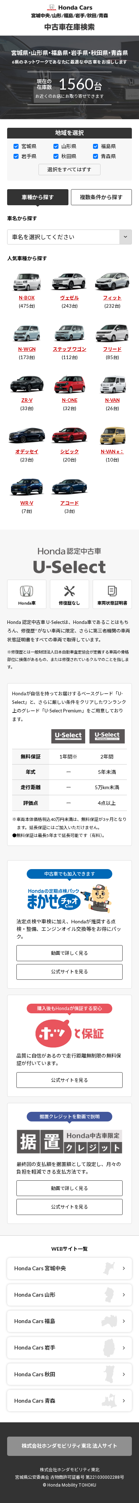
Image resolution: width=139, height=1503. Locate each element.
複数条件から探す (101, 197)
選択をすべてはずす (69, 169)
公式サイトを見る (69, 971)
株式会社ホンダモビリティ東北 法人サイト (69, 1446)
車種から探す (38, 197)
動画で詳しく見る (69, 953)
